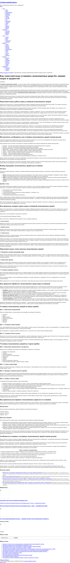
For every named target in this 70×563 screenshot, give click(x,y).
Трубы (6, 65)
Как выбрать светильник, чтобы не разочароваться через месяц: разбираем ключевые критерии (25, 551)
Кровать (7, 46)
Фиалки (7, 26)
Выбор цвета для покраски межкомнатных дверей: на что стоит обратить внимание (22, 472)
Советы (7, 69)
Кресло (7, 45)
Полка (6, 54)
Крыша (7, 37)
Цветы (7, 28)
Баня (6, 10)
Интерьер (7, 60)
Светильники (8, 49)
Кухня (6, 34)
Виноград (7, 13)
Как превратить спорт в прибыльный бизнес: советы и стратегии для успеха (20, 557)
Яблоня (7, 27)
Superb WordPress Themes (30, 561)
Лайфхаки (5, 66)
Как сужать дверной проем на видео (11, 476)
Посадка (7, 18)
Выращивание (8, 12)
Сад (6, 19)
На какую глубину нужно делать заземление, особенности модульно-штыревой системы (23, 544)
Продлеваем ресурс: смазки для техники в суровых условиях (17, 547)
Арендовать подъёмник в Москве (10, 556)
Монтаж (7, 58)
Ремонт (4, 56)
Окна (6, 38)
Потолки (7, 62)
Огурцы (7, 17)
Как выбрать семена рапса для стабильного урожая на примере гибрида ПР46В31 (22, 546)
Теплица (7, 22)
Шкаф (6, 50)
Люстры (7, 48)
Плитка (7, 61)
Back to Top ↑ (3, 562)
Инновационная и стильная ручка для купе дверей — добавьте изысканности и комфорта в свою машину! (27, 478)
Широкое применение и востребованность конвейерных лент (17, 545)
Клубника (7, 14)
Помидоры (8, 21)
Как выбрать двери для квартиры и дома (12, 552)
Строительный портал (8, 2)
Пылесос (7, 55)
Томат (6, 23)
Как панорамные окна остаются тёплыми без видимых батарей (17, 555)
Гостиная (7, 30)
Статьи (7, 70)
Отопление (8, 40)
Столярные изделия (7, 72)
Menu (1, 6)
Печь (6, 39)
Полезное (7, 67)
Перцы (7, 16)
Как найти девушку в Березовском (11, 553)
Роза (6, 24)
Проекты (7, 42)
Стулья (7, 53)
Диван (6, 44)
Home (1, 72)
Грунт (6, 11)
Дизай (6, 59)
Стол (6, 51)
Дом (4, 35)
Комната (7, 32)
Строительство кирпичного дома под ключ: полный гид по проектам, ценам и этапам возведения (25, 550)
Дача (4, 8)
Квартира (5, 29)
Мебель (4, 43)
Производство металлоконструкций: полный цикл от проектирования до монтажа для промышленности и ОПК (29, 549)
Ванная (7, 33)
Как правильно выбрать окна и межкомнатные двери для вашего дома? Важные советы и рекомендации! (27, 482)
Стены (7, 64)
